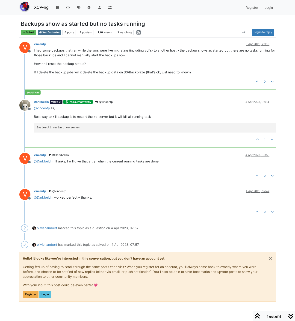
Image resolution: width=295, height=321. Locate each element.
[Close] (270, 258)
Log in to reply (263, 32)
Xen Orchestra (50, 32)
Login (45, 294)
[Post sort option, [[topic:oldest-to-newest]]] (244, 32)
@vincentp (105, 102)
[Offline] (26, 105)
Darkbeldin (41, 102)
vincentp (40, 44)
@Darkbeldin (60, 155)
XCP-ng (41, 7)
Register (30, 294)
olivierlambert (47, 228)
